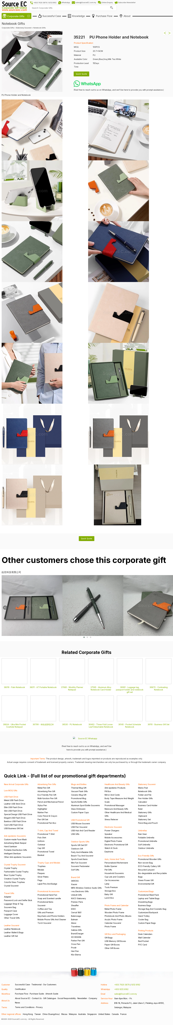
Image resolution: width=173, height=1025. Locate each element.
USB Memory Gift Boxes (115, 941)
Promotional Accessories (49, 891)
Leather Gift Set (11, 936)
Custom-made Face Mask (15, 839)
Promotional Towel (46, 851)
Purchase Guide (37, 994)
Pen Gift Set (43, 819)
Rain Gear (142, 834)
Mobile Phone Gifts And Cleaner (52, 919)
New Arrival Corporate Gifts (16, 784)
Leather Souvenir (11, 925)
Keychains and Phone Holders (51, 916)
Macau (64, 1014)
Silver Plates (43, 877)
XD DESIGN (76, 937)
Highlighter (42, 809)
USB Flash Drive (11, 797)
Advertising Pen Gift (46, 791)
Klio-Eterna (76, 954)
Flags (40, 880)
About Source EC (22, 998)
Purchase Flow (21, 994)
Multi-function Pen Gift (47, 798)
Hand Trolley (144, 916)
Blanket (41, 855)
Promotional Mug (78, 798)
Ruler (140, 809)
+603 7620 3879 (122, 984)
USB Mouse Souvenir (80, 823)
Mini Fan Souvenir (79, 863)
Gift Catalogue (49, 998)
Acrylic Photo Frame (113, 919)
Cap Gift (41, 848)
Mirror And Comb (112, 795)
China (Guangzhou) (51, 1014)
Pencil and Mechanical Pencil (51, 802)
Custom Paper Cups (80, 812)
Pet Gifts (108, 870)
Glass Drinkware (78, 809)
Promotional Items (45, 902)
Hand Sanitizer (10, 846)
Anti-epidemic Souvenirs (15, 836)
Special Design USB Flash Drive (18, 814)
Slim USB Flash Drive (13, 811)
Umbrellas (142, 830)
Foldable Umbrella (146, 837)
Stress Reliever (111, 819)
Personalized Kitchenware (116, 863)
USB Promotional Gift (80, 820)
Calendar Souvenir (113, 923)
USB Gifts (75, 834)
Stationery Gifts (145, 812)
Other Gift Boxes (112, 948)
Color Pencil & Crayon (47, 816)
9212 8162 (135, 984)
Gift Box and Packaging (115, 934)
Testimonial (36, 984)
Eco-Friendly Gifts (146, 856)
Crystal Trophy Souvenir (15, 864)
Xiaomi (74, 884)
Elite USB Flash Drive (13, 807)
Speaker (108, 834)
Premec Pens (77, 902)
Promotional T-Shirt (46, 834)
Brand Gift (75, 877)
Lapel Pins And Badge (47, 884)
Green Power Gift (146, 880)
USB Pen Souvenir (79, 827)
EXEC (73, 909)
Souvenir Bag (10, 907)
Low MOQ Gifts (10, 790)
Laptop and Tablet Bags (148, 898)
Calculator (142, 802)
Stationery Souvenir (147, 784)
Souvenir (42, 905)
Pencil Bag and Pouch (148, 823)
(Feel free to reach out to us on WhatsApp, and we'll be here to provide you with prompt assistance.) (119, 90)
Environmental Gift (146, 884)
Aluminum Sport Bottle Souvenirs (85, 805)
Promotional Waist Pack (148, 895)
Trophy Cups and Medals (49, 863)
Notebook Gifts (145, 791)
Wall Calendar (144, 937)
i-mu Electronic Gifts (80, 891)
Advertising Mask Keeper (15, 843)
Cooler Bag (143, 919)
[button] (84, 637)
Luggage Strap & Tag (13, 904)
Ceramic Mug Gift (78, 795)
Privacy (39, 1007)
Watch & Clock (111, 848)
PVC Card (142, 944)
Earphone (109, 851)
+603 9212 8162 (121, 989)
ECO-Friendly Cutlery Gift (149, 866)
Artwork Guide (52, 994)
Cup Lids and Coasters (115, 877)
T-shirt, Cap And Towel (48, 830)
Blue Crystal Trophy (13, 875)
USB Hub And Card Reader (83, 830)
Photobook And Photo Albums (118, 916)
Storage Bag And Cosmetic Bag (152, 909)
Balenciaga (76, 916)
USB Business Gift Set (13, 828)
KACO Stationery (78, 898)
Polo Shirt (42, 837)
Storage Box (110, 891)
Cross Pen (75, 944)
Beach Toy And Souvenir (82, 856)
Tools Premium (111, 887)
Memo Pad (143, 788)
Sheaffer (75, 905)
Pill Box (108, 791)
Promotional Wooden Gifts (149, 859)
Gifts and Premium (46, 912)
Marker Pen (43, 812)
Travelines (75, 926)
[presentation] (5, 608)
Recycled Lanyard (146, 870)
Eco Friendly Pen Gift (47, 795)
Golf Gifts (75, 870)
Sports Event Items (79, 859)
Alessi (73, 923)
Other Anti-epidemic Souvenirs (17, 857)
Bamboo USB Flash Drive (15, 821)
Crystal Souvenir (11, 886)
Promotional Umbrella (147, 841)
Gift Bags (109, 937)
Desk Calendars (145, 934)
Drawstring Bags (145, 902)
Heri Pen (75, 951)
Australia (82, 1014)
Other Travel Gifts (12, 918)
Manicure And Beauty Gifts (116, 809)
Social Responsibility (67, 998)
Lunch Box (109, 898)
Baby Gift (109, 894)
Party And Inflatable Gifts (82, 852)
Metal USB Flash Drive (14, 800)
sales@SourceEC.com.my (125, 994)
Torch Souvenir (44, 923)
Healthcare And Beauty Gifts (117, 784)
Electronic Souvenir (113, 827)
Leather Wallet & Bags (14, 932)
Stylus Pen (42, 805)
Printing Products (145, 930)
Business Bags (144, 905)
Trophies (42, 866)
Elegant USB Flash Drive (14, 818)
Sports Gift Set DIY (79, 845)
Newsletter (82, 998)
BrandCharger (77, 933)
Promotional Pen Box (47, 823)
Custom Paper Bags (147, 923)
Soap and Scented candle (49, 898)
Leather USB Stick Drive (14, 804)
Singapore (92, 1014)
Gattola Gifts (76, 930)
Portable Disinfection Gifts (15, 850)
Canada (115, 1014)
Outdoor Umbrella (146, 848)
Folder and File (144, 795)
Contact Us (37, 998)
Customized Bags (146, 891)
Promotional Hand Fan (47, 895)
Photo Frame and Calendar (117, 905)
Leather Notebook (12, 929)
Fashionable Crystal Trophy (16, 871)
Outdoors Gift (77, 848)
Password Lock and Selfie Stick (18, 900)
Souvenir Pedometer (80, 866)
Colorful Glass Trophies (14, 882)
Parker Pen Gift (78, 940)
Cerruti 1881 (76, 912)
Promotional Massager (114, 805)
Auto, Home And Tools (115, 859)
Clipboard (142, 816)
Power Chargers (112, 830)
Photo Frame (110, 926)
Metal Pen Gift (44, 788)
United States (104, 1014)
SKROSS (75, 881)
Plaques (41, 873)
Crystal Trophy (10, 868)
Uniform (41, 841)
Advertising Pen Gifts (47, 784)
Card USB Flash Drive (13, 825)
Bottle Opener (111, 866)
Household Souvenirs (114, 873)
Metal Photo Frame (113, 909)
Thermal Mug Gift (78, 788)
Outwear (41, 844)
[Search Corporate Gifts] (111, 8)
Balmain (74, 919)
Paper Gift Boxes (112, 944)
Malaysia (73, 1014)
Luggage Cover (11, 914)
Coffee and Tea (45, 909)
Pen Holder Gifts (145, 798)
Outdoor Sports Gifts (80, 841)
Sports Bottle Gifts (79, 802)
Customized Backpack (148, 912)
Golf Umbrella (144, 844)
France (123, 1014)
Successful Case (22, 984)
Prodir (73, 947)
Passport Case (10, 911)
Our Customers (49, 984)
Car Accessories (112, 880)
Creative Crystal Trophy (14, 879)
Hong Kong (28, 1014)
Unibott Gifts (76, 895)
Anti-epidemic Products (115, 788)
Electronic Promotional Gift (116, 844)
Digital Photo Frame (113, 841)
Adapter (7, 897)
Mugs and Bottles (78, 784)
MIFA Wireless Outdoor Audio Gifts (86, 888)
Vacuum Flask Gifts (79, 791)
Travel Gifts (9, 893)
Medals (41, 870)
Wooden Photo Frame (114, 912)
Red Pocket (143, 941)
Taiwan (37, 1014)
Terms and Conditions (24, 1007)
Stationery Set (144, 819)
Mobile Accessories (113, 837)
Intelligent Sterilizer (12, 853)
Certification (20, 989)
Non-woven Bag (145, 863)
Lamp (107, 884)
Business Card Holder (147, 805)
